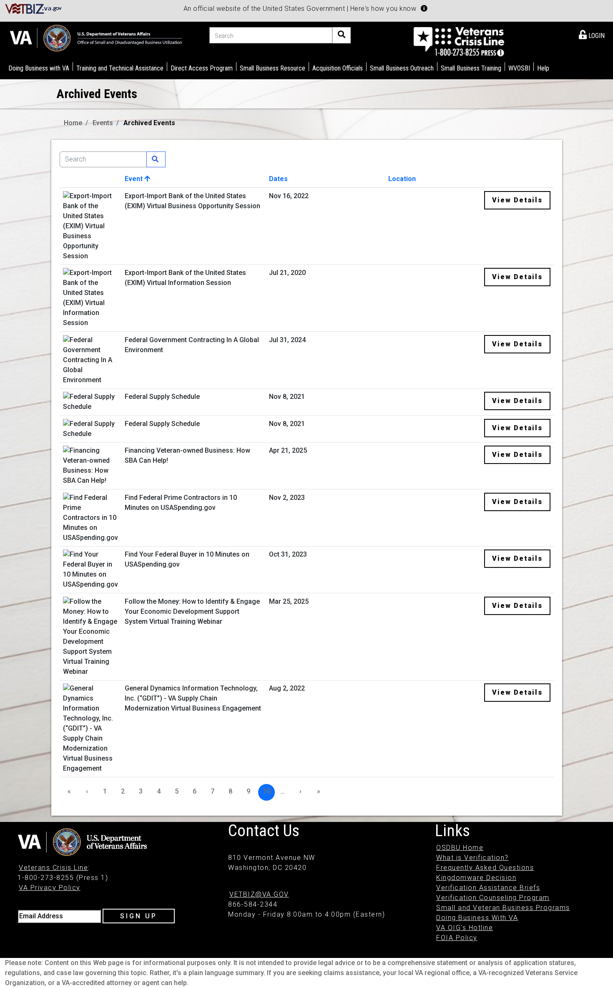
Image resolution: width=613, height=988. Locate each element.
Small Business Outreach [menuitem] (402, 68)
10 (267, 791)
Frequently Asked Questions (485, 868)
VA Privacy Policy (49, 888)
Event (134, 179)
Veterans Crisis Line (53, 868)
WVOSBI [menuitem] (519, 68)
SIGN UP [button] (138, 916)
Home (73, 123)
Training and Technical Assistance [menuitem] (119, 68)
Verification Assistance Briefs (488, 888)
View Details (517, 200)
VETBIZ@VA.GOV (259, 894)
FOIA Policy (456, 938)
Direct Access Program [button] (202, 68)
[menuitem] (591, 34)
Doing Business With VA (477, 918)
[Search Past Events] (156, 159)
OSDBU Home (459, 848)
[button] (424, 8)
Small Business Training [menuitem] (471, 68)
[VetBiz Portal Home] (33, 8)
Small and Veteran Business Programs (503, 908)
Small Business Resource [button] (272, 68)
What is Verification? (472, 858)
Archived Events (149, 123)
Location (402, 179)
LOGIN (596, 36)
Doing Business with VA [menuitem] (38, 68)
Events (103, 123)
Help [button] (543, 68)
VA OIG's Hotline (464, 928)
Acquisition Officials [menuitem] (337, 68)
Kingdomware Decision (476, 878)
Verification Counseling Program (493, 898)
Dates (278, 179)
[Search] (341, 35)
